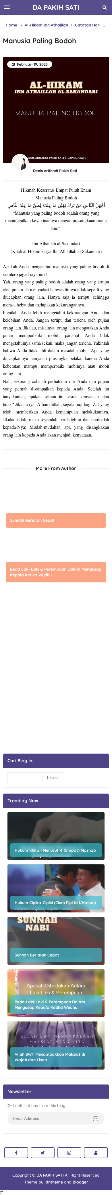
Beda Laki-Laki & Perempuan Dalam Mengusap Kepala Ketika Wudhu (55, 572)
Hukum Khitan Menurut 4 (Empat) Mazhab (55, 850)
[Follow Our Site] (96, 1152)
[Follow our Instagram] (69, 1152)
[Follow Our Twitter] (43, 1152)
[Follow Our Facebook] (16, 1152)
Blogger (80, 1182)
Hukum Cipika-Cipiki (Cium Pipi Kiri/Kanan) (55, 902)
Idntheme (54, 1182)
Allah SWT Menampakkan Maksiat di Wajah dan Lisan (50, 1057)
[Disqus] (56, 677)
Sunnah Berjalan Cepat (32, 520)
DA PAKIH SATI (50, 1175)
